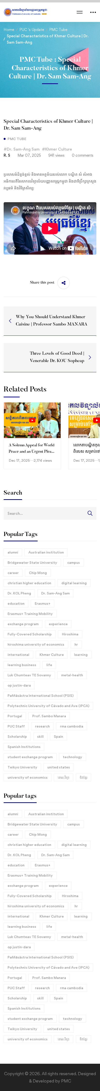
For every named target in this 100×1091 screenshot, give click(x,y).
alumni (13, 552)
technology (72, 757)
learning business (22, 665)
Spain (58, 736)
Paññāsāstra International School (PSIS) (41, 695)
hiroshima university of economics (36, 644)
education (16, 603)
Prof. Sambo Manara (49, 716)
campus (73, 562)
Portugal (15, 716)
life (49, 665)
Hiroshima (70, 634)
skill (40, 736)
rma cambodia (71, 726)
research (42, 726)
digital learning (74, 583)
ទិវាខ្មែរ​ (83, 777)
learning (81, 654)
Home (9, 29)
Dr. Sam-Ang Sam (55, 593)
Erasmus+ (42, 603)
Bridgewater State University (32, 562)
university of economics (28, 777)
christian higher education (29, 583)
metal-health (72, 675)
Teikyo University (22, 767)
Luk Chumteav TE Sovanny (29, 675)
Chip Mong (38, 573)
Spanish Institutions (24, 747)
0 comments (82, 155)
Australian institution (46, 552)
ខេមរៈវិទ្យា (63, 777)
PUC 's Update (31, 29)
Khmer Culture (52, 654)
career (13, 573)
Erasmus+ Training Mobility (30, 614)
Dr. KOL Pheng (19, 593)
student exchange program (30, 757)
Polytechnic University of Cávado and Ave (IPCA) (48, 706)
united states (58, 767)
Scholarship (17, 736)
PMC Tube (58, 29)
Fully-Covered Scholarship (30, 634)
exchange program (23, 624)
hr (76, 644)
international (18, 654)
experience (58, 624)
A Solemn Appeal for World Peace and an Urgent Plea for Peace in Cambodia (31, 451)
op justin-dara (19, 685)
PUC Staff (16, 726)
